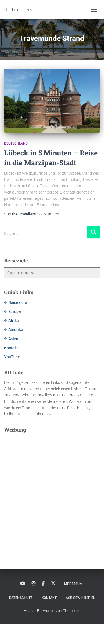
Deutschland (16, 143)
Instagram (33, 583)
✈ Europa (12, 311)
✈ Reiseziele (15, 302)
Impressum (73, 584)
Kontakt (11, 348)
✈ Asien (11, 339)
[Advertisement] (52, 489)
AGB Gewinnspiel (80, 598)
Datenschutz (20, 598)
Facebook (43, 583)
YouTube (12, 357)
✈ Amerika (13, 329)
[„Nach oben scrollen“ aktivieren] (93, 613)
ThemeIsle (71, 610)
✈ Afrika (11, 320)
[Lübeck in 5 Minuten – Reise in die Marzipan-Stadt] (52, 101)
